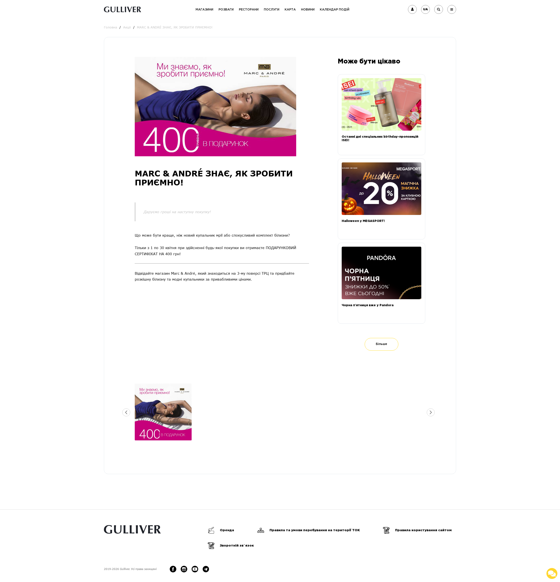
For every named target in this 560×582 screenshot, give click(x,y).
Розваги (226, 9)
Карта (290, 9)
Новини (308, 9)
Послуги (271, 9)
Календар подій (334, 9)
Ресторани (249, 9)
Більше (381, 344)
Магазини (204, 9)
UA (425, 9)
